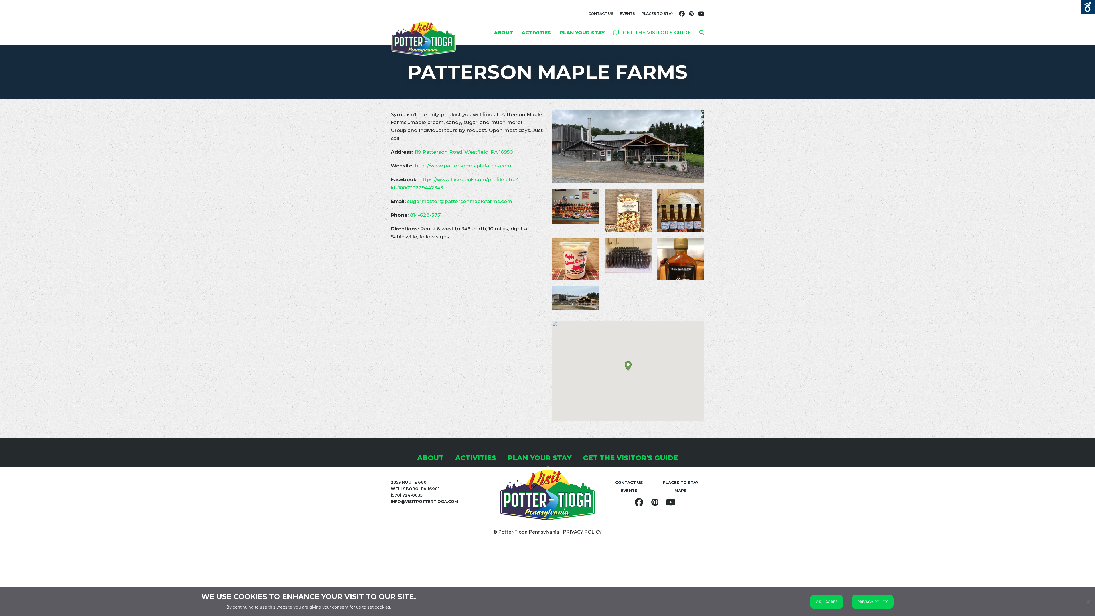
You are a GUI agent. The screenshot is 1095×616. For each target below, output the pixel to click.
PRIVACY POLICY (582, 532)
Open (1088, 7)
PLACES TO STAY (657, 13)
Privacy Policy (872, 601)
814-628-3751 (426, 215)
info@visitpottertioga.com (424, 501)
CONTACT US (600, 13)
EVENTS (627, 13)
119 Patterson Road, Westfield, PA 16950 (464, 152)
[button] (702, 32)
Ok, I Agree (827, 601)
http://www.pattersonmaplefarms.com (463, 166)
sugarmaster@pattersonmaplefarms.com (459, 201)
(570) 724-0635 (407, 495)
